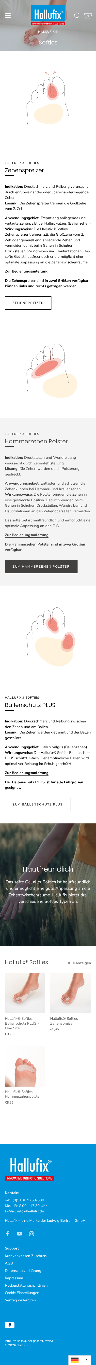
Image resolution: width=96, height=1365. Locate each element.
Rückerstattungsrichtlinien (26, 1285)
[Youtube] (19, 1233)
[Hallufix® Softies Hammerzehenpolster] (25, 1066)
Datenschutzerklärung (23, 1270)
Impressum (14, 1278)
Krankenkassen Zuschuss (26, 1255)
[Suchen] (77, 16)
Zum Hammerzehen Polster (41, 566)
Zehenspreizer (28, 303)
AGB (9, 1263)
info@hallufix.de (30, 1211)
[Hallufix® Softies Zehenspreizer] (70, 993)
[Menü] (7, 15)
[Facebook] (7, 1233)
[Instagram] (31, 1233)
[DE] (80, 1360)
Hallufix (22, 1345)
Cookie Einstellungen (22, 1292)
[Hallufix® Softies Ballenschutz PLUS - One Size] (25, 993)
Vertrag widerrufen (20, 1300)
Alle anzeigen (79, 963)
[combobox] (79, 1360)
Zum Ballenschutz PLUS (38, 804)
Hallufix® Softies (26, 962)
